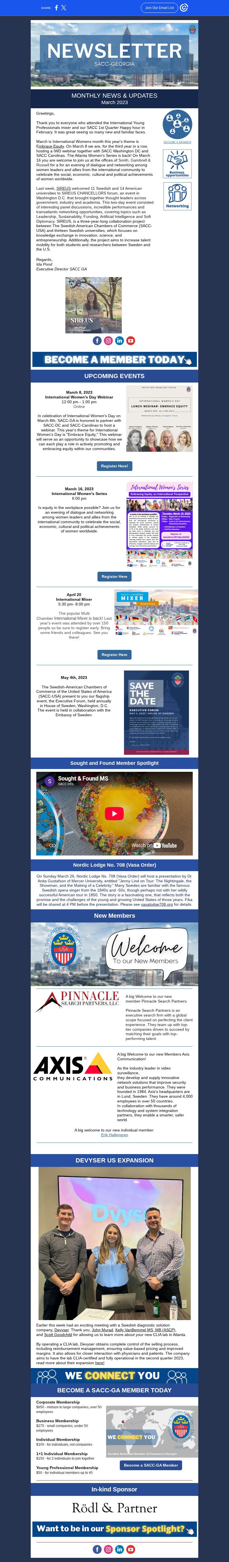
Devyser (61, 1330)
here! (99, 1363)
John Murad (102, 1330)
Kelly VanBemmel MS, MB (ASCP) (145, 1330)
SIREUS (63, 188)
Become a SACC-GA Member (151, 1465)
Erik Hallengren (114, 1135)
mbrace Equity (51, 146)
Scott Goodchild (58, 1334)
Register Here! (114, 466)
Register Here (114, 576)
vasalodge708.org (157, 904)
